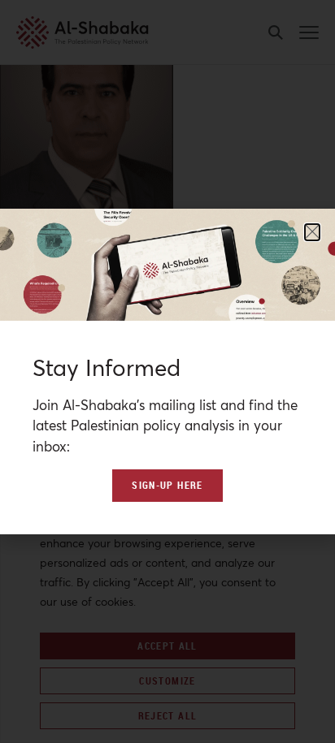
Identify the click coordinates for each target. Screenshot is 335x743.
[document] (167, 371)
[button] (312, 232)
